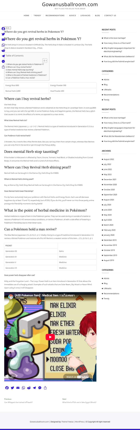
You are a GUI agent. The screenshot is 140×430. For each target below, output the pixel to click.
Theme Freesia (67, 421)
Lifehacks (86, 15)
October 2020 (109, 189)
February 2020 (109, 230)
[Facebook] (3, 28)
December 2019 (110, 240)
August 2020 (109, 199)
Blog (97, 15)
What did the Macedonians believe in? (119, 56)
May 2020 (108, 215)
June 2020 (108, 210)
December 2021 (110, 179)
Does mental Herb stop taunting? (20, 70)
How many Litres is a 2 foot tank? (117, 43)
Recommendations (55, 15)
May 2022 (108, 174)
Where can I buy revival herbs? (19, 67)
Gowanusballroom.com (70, 4)
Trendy (37, 15)
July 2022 (107, 164)
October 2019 (109, 250)
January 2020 (109, 235)
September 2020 (110, 194)
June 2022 (108, 169)
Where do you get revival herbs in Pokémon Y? (25, 64)
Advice (72, 15)
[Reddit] (3, 50)
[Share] (3, 67)
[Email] (3, 39)
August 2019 (109, 260)
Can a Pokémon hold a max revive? (21, 78)
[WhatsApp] (3, 45)
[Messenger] (3, 61)
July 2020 (107, 204)
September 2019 (110, 255)
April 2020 (108, 220)
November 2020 (110, 184)
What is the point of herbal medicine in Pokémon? (26, 75)
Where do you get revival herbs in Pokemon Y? (34, 31)
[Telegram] (3, 56)
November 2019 (110, 245)
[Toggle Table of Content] (43, 60)
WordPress (79, 421)
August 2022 (109, 159)
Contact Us (110, 15)
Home (26, 15)
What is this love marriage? (115, 38)
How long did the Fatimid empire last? (119, 61)
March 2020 (108, 225)
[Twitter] (3, 34)
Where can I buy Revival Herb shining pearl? (24, 72)
